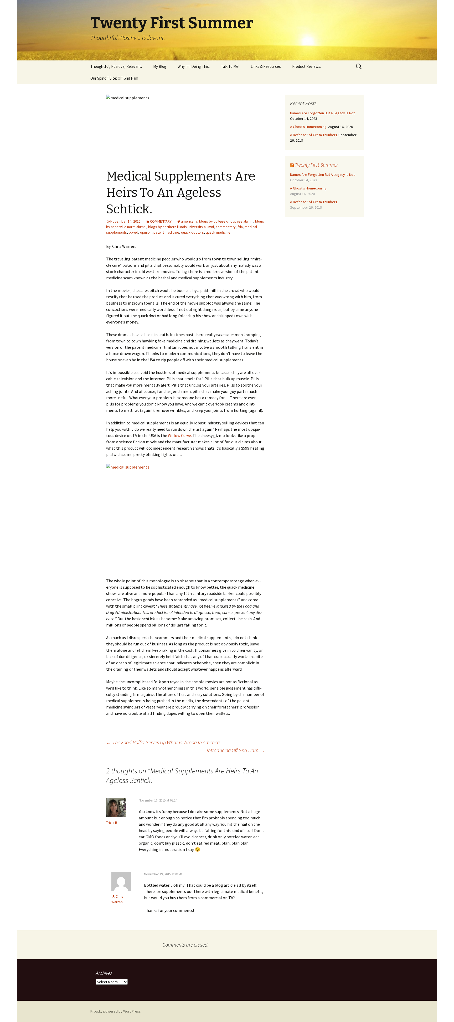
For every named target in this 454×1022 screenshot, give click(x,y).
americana (189, 221)
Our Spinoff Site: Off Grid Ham (114, 78)
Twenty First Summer (316, 164)
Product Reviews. (306, 66)
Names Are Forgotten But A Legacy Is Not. (322, 113)
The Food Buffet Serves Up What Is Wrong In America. (163, 742)
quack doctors (192, 232)
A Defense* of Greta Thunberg (314, 134)
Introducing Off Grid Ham (236, 750)
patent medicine (166, 232)
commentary (226, 226)
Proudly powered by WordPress (115, 1011)
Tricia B (111, 822)
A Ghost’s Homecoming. (308, 126)
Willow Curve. (180, 435)
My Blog (159, 66)
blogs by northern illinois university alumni (181, 226)
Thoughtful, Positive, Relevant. (116, 66)
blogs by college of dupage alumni (226, 221)
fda (240, 226)
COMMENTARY (161, 221)
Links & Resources (266, 66)
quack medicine (218, 232)
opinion (146, 232)
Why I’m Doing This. (194, 66)
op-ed (133, 232)
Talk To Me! (230, 66)
